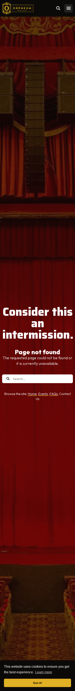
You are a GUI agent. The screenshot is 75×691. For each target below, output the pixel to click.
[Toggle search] (58, 8)
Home (32, 394)
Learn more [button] (43, 672)
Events (43, 394)
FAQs (53, 394)
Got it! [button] (37, 683)
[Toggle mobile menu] (68, 8)
